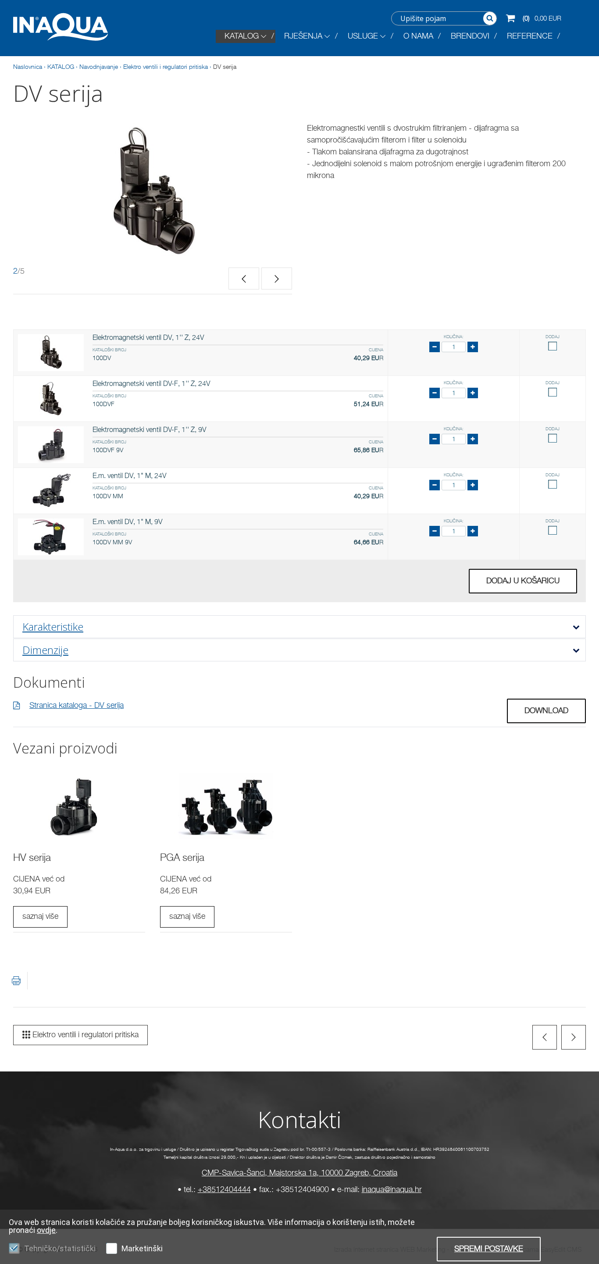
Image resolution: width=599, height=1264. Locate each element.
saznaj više (40, 917)
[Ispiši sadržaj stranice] (16, 980)
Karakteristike (52, 626)
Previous (243, 278)
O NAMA (418, 36)
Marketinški (142, 1248)
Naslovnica (27, 67)
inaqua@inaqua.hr (392, 1190)
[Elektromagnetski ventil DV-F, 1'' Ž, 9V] (51, 444)
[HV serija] (79, 806)
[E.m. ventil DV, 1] (51, 490)
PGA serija (182, 858)
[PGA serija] (226, 806)
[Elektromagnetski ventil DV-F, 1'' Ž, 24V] (51, 398)
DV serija (224, 67)
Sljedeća (573, 1037)
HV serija (32, 858)
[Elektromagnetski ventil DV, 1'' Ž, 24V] (51, 352)
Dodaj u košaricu (523, 581)
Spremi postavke (488, 1249)
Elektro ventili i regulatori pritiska (165, 67)
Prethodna (544, 1037)
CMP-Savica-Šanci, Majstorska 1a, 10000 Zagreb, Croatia (299, 1173)
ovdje (46, 1230)
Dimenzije (45, 650)
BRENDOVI (470, 36)
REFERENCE (530, 36)
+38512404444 (224, 1190)
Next (276, 278)
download (546, 711)
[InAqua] (67, 27)
